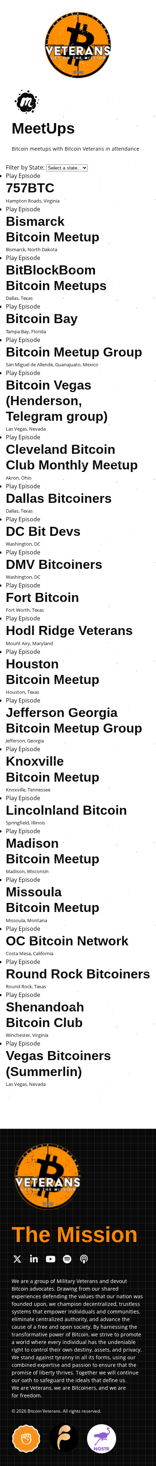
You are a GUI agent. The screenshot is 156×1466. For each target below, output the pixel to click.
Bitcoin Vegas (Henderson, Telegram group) (57, 401)
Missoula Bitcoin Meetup (52, 899)
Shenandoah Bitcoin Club (45, 1014)
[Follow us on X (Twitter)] (17, 1259)
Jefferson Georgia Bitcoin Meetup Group (74, 720)
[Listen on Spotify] (67, 1259)
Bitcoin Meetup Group (74, 352)
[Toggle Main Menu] (142, 11)
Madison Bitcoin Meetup (52, 851)
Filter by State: (25, 167)
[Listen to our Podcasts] (83, 1259)
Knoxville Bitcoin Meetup (52, 769)
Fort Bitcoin (42, 597)
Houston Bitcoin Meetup (52, 671)
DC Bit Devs (43, 531)
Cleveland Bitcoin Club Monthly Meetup (72, 457)
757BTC (30, 187)
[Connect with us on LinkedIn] (33, 1259)
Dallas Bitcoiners (59, 498)
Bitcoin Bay (42, 318)
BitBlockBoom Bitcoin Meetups (56, 277)
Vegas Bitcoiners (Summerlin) (58, 1063)
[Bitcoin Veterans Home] (78, 45)
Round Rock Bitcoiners (78, 973)
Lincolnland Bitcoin (66, 810)
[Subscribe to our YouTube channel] (50, 1259)
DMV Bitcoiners (54, 564)
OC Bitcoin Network (67, 940)
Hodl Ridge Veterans (69, 630)
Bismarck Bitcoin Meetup (52, 229)
